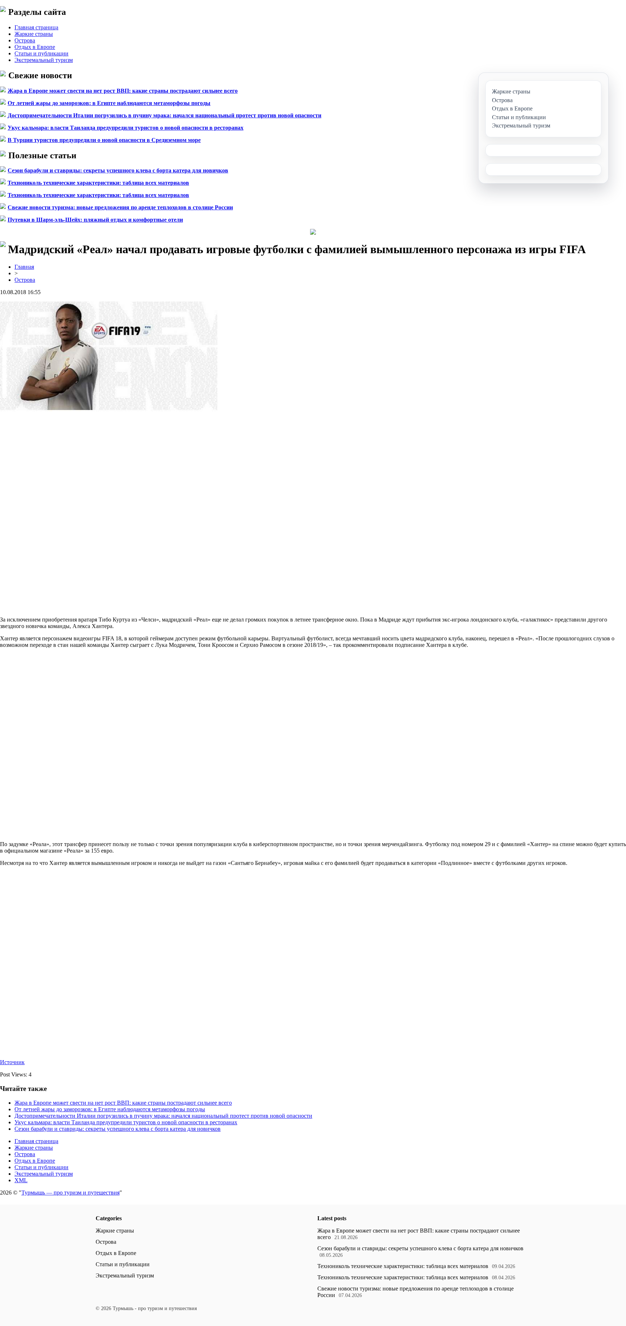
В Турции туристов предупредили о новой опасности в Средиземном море (104, 140)
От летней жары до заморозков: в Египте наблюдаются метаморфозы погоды (109, 103)
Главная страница (36, 27)
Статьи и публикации (41, 53)
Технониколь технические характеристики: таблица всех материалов (98, 183)
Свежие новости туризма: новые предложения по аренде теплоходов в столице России (120, 207)
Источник (12, 1062)
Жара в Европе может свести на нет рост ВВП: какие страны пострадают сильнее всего (123, 91)
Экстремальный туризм (43, 60)
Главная (24, 267)
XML (21, 1180)
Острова (24, 40)
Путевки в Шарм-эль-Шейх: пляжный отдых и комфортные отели (95, 220)
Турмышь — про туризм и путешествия (70, 1192)
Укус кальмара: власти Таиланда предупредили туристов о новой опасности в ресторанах (125, 128)
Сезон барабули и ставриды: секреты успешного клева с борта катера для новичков (118, 170)
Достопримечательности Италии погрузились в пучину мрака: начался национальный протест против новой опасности (164, 115)
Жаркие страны (33, 34)
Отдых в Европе (34, 47)
